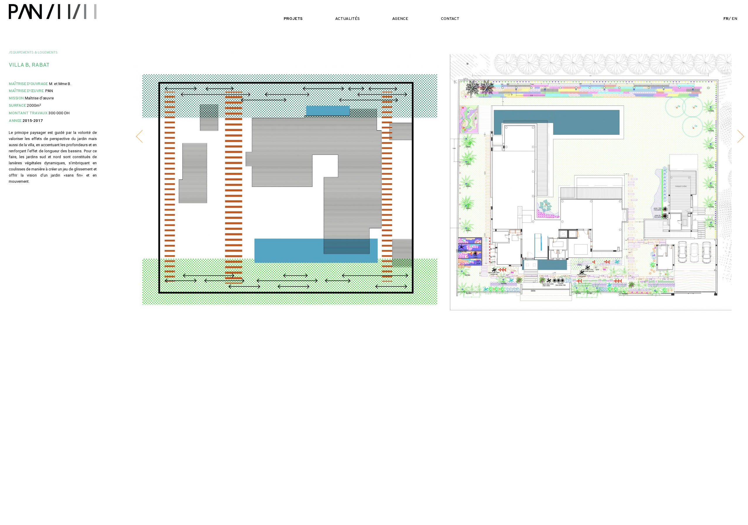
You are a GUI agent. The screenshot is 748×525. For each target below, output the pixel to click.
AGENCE (400, 18)
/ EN (730, 18)
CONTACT (450, 18)
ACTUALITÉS (347, 18)
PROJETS (293, 18)
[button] (142, 136)
